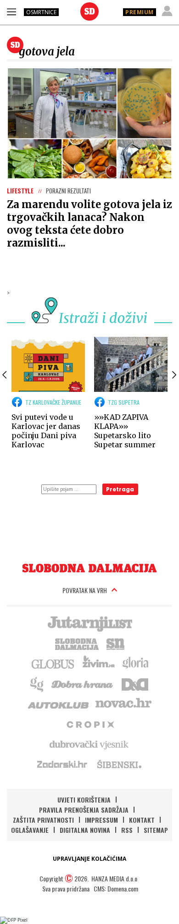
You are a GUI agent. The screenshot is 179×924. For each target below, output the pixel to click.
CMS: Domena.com (116, 888)
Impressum (101, 820)
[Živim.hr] (98, 663)
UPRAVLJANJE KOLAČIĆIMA (89, 859)
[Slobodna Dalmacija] (89, 11)
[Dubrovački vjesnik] (89, 744)
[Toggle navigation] (11, 11)
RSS (127, 830)
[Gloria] (135, 663)
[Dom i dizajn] (135, 683)
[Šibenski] (119, 764)
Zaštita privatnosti (43, 820)
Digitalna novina (85, 830)
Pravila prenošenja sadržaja (84, 809)
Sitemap (156, 830)
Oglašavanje (30, 830)
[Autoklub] (59, 703)
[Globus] (53, 663)
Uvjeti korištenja (84, 799)
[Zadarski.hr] (62, 764)
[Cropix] (90, 724)
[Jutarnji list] (89, 623)
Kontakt (142, 820)
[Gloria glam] (37, 683)
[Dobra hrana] (82, 683)
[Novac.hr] (123, 703)
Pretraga (120, 489)
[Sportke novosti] (115, 643)
